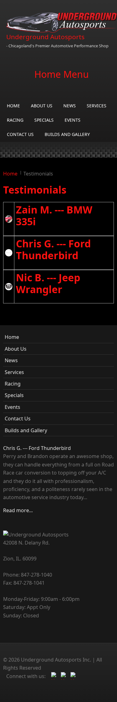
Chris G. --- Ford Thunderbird (53, 249)
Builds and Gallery (67, 134)
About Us (41, 106)
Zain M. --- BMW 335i (54, 215)
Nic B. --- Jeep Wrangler (48, 283)
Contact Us (20, 134)
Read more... (18, 510)
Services (96, 106)
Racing (15, 120)
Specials (44, 120)
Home (13, 106)
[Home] (61, 22)
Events (72, 120)
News (69, 106)
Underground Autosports (45, 36)
